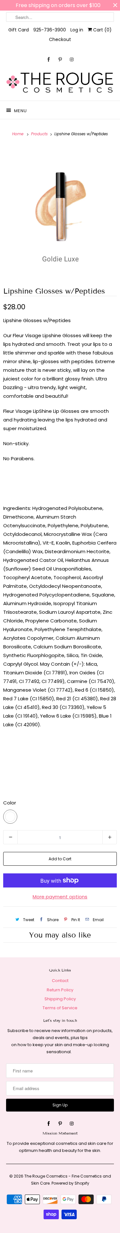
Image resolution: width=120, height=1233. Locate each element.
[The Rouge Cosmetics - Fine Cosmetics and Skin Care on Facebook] (48, 59)
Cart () (102, 30)
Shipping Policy (60, 999)
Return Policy (60, 990)
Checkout (60, 39)
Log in (76, 30)
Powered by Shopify (70, 1183)
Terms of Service (60, 1008)
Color (9, 802)
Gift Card (18, 30)
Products (40, 134)
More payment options (60, 896)
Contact (60, 981)
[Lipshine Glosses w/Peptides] (60, 211)
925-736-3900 (49, 30)
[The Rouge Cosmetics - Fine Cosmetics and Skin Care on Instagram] (72, 59)
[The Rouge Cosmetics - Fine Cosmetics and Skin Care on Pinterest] (60, 59)
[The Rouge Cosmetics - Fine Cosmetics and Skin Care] (60, 83)
